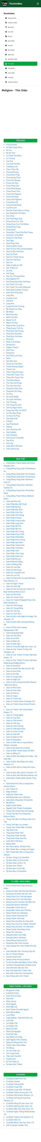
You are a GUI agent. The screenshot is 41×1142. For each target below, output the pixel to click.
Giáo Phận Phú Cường (15, 540)
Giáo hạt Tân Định (13, 636)
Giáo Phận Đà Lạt (13, 559)
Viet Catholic (11, 432)
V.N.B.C (9, 421)
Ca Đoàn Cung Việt (14, 1087)
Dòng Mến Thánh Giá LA (16, 907)
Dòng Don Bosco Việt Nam (17, 905)
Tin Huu (9, 394)
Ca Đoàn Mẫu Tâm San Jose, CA (19, 1109)
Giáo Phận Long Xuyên (15, 521)
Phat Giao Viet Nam (14, 336)
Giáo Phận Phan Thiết (15, 534)
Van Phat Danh (12, 424)
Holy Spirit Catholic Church (17, 290)
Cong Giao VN (12, 202)
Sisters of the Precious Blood (17, 960)
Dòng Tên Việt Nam (14, 932)
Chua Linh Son (12, 183)
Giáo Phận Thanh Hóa (15, 545)
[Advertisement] (20, 114)
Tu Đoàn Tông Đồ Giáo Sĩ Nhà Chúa (21, 965)
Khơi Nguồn (11, 1004)
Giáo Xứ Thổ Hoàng (14, 605)
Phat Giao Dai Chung (14, 331)
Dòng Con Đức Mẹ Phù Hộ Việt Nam (21, 891)
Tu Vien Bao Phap (13, 413)
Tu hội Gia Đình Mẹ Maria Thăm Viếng (21, 962)
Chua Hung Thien (13, 178)
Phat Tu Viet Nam (13, 342)
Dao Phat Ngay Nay (14, 219)
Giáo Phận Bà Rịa (13, 507)
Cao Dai (9, 161)
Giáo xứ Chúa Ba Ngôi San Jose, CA (21, 647)
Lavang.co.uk (11, 298)
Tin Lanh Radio (12, 397)
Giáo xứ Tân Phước (14, 721)
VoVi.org (9, 443)
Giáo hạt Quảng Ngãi (14, 633)
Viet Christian (11, 435)
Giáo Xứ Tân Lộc (13, 611)
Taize (8, 358)
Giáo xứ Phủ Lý (12, 693)
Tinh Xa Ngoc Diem (14, 408)
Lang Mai (10, 295)
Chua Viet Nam (12, 197)
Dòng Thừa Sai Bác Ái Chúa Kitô (19, 921)
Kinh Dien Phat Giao (14, 293)
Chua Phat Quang (13, 188)
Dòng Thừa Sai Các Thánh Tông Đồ (21, 924)
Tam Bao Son (11, 361)
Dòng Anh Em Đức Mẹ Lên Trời (19, 894)
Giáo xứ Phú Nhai (13, 690)
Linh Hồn (10, 1020)
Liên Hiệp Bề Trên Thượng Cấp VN (20, 951)
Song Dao (10, 353)
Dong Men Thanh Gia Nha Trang (19, 232)
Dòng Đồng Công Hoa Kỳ (16, 940)
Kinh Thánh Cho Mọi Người (17, 1010)
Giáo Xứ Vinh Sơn (13, 614)
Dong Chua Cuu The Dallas (17, 224)
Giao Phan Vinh (12, 243)
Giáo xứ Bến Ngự (13, 644)
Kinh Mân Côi (11, 1007)
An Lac (9, 150)
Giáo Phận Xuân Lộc (14, 556)
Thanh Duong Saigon (15, 367)
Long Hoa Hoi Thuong (15, 306)
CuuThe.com (11, 208)
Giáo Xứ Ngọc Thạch (14, 584)
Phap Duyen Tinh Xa (14, 328)
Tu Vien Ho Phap (13, 416)
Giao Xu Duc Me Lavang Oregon (19, 249)
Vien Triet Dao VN (13, 430)
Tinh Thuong (11, 402)
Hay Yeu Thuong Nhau (15, 276)
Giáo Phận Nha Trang (15, 532)
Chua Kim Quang (13, 180)
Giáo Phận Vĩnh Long (15, 553)
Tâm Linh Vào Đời (13, 1056)
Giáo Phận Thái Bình (14, 548)
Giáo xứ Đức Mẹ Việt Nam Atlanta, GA (21, 775)
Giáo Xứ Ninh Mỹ (13, 586)
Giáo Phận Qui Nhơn (14, 542)
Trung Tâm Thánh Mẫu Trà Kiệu (19, 827)
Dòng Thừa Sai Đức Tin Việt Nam (20, 927)
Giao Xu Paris (11, 254)
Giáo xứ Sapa (11, 696)
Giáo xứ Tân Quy (13, 723)
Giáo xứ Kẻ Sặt (12, 674)
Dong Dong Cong (13, 227)
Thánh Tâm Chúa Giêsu (16, 1045)
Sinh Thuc (10, 350)
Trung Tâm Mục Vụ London (17, 825)
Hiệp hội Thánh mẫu (14, 794)
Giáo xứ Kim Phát (13, 671)
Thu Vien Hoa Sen (13, 386)
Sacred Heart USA (13, 957)
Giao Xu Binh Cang (14, 246)
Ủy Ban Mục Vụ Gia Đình (16, 871)
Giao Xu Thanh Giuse (15, 257)
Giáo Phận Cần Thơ (14, 512)
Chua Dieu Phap (13, 175)
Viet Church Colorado (15, 438)
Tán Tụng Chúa (12, 1053)
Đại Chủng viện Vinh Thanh (17, 976)
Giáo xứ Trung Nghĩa (14, 715)
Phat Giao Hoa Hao (14, 334)
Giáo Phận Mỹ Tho (13, 526)
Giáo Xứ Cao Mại (13, 567)
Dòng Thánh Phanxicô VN (16, 916)
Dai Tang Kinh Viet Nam (16, 213)
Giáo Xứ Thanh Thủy (14, 597)
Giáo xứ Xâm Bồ (13, 734)
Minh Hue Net (11, 314)
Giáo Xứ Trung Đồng (14, 608)
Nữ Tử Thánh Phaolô (15, 954)
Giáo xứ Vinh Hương (14, 726)
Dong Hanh (10, 230)
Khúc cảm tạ (11, 1001)
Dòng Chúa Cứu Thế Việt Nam (18, 899)
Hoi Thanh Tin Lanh (14, 284)
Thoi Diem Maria (13, 380)
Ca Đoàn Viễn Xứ (13, 1120)
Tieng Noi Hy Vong (13, 391)
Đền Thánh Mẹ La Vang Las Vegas (20, 849)
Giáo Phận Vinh (12, 551)
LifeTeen (9, 301)
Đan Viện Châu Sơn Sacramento (19, 973)
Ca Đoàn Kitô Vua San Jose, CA (19, 1106)
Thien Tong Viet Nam (14, 372)
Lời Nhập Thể (11, 1023)
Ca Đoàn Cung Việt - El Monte (18, 1090)
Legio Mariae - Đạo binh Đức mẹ (19, 1018)
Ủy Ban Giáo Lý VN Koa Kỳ (17, 860)
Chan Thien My (12, 169)
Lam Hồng (10, 1015)
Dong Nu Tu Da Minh (14, 235)
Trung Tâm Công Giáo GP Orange (20, 811)
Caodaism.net (11, 167)
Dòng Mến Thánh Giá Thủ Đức (18, 910)
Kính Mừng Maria (13, 1012)
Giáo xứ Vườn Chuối (14, 731)
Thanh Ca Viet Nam (14, 364)
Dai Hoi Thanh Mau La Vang (17, 210)
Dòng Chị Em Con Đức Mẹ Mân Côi (20, 902)
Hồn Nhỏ (9, 999)
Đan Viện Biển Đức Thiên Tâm (18, 970)
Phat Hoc (10, 339)
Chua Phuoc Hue (13, 191)
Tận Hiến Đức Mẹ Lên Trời (17, 968)
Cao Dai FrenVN (13, 164)
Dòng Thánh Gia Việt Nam (17, 913)
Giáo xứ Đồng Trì (13, 753)
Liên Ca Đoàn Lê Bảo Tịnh (17, 1125)
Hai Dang (10, 273)
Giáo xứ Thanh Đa (13, 699)
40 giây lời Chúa (13, 990)
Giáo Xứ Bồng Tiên (14, 564)
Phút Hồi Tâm (11, 1034)
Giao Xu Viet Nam (13, 260)
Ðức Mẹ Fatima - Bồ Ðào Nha (18, 847)
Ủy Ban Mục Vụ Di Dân (15, 868)
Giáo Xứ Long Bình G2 (15, 573)
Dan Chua (10, 216)
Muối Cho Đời (12, 317)
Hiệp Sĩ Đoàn (11, 792)
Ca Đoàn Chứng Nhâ (14, 1084)
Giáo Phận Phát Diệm (15, 537)
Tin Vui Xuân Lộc (13, 1051)
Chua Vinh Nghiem (14, 199)
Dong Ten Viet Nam (14, 238)
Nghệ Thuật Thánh (13, 805)
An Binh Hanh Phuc (14, 147)
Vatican (9, 427)
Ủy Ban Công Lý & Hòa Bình (17, 857)
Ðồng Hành (10, 844)
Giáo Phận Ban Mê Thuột (16, 504)
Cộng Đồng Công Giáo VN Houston (20, 474)
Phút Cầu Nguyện (13, 1031)
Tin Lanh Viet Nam (13, 399)
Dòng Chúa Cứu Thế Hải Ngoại (19, 897)
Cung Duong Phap (13, 205)
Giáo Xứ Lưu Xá (12, 575)
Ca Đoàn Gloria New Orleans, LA (19, 1095)
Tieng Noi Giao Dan (14, 388)
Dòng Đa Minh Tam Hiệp (16, 935)
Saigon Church (12, 347)
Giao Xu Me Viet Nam (15, 251)
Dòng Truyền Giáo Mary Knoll (18, 929)
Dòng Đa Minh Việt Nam (16, 938)
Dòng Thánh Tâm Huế (15, 918)
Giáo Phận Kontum (14, 518)
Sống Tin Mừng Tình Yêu (16, 1042)
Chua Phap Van (12, 186)
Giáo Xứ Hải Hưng (13, 570)
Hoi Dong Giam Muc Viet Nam (18, 282)
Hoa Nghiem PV (12, 279)
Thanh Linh (10, 369)
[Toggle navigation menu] (38, 3)
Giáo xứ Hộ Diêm (13, 666)
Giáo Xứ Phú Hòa (13, 595)
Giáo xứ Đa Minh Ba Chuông (18, 748)
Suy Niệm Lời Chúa (14, 1037)
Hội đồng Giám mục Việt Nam (18, 797)
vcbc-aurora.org (12, 449)
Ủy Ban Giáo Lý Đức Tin (16, 863)
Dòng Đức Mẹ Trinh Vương (17, 943)
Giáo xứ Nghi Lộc (13, 679)
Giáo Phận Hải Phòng (15, 515)
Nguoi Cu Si (11, 320)
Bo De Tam (10, 153)
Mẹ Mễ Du (10, 803)
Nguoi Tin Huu (12, 323)
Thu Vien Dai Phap (14, 383)
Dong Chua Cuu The (14, 221)
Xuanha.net (10, 1059)
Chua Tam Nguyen (13, 194)
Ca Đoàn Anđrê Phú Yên (16, 1079)
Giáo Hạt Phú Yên (13, 501)
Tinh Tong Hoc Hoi (13, 405)
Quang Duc (10, 345)
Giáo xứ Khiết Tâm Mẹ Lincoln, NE (20, 668)
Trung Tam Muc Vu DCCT (16, 410)
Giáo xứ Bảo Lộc (13, 641)
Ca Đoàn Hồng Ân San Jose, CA (19, 1103)
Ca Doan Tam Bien (14, 156)
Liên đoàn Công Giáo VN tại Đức (19, 800)
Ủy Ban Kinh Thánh (14, 866)
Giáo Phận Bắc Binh (14, 510)
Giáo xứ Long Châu (14, 677)
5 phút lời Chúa (12, 993)
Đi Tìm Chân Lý (12, 1062)
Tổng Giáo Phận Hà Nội (16, 836)
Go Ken (9, 271)
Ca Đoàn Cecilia (13, 1081)
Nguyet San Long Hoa (15, 325)
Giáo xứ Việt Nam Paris (15, 729)
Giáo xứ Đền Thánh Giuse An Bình (20, 751)
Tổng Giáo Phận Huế (14, 833)
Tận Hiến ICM (11, 419)
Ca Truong (10, 158)
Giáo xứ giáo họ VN (14, 265)
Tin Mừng (10, 1048)
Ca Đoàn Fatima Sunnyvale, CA (19, 1092)
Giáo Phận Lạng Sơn (14, 523)
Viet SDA (10, 440)
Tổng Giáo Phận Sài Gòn (16, 838)
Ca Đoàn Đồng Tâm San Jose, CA (20, 1123)
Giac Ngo (10, 241)
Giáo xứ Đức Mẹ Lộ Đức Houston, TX (21, 773)
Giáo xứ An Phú (12, 638)
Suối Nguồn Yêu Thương (16, 1040)
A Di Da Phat (11, 145)
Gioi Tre (9, 262)
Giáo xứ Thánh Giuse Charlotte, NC (20, 701)
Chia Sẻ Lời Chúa (13, 996)
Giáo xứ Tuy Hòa (13, 718)
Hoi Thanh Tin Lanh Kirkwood (18, 287)
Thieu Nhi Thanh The (14, 375)
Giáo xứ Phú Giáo (13, 688)
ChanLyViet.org (12, 172)
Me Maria (10, 312)
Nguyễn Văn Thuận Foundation (19, 808)
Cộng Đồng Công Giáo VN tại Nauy (20, 477)
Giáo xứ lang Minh (13, 740)
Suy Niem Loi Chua (14, 356)
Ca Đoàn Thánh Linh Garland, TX (19, 1117)
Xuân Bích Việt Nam (14, 446)
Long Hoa (10, 304)
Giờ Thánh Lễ (11, 268)
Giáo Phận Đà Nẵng (14, 562)
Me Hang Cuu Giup (14, 309)
